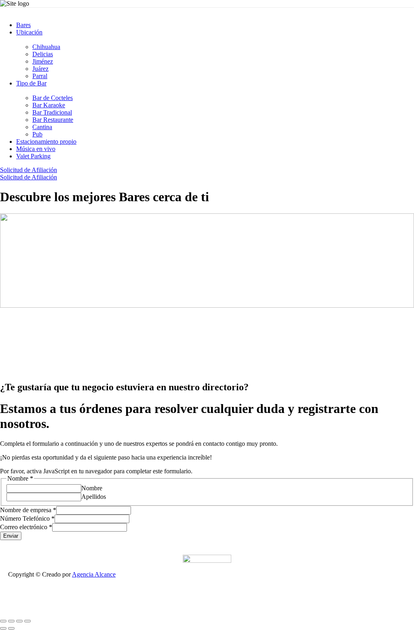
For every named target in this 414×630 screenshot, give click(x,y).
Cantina (42, 126)
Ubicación (29, 32)
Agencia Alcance (94, 574)
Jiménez (42, 61)
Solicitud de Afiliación (28, 169)
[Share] (11, 621)
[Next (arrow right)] (11, 628)
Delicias (42, 54)
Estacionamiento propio (46, 141)
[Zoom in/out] (27, 621)
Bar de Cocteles (52, 97)
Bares (23, 24)
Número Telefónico (27, 518)
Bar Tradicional (52, 112)
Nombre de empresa (28, 510)
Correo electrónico (26, 527)
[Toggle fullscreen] (19, 621)
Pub (37, 134)
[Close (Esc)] (3, 621)
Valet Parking (33, 156)
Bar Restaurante (52, 119)
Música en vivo (35, 148)
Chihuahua (46, 46)
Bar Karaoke (48, 105)
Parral (39, 75)
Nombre (91, 488)
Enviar (10, 536)
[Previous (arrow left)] (3, 628)
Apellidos (93, 496)
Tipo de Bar (31, 83)
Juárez (40, 68)
